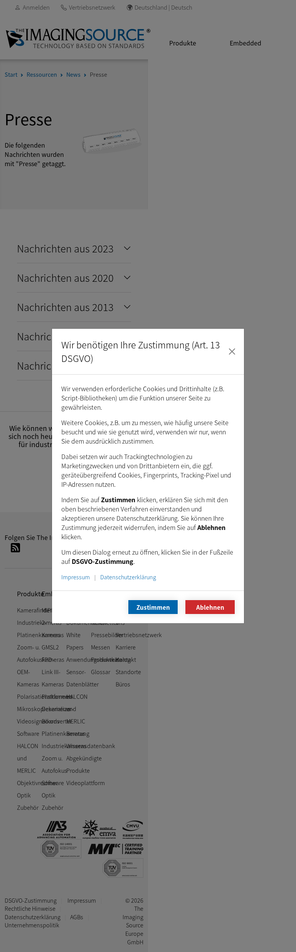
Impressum (75, 577)
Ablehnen (210, 607)
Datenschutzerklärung (128, 577)
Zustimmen (153, 607)
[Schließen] (232, 351)
